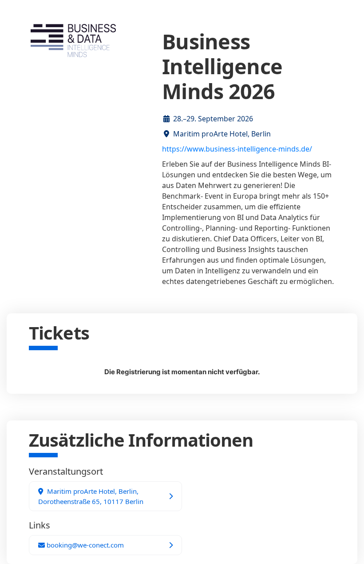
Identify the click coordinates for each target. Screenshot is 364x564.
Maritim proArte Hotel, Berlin (222, 134)
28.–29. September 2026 (213, 119)
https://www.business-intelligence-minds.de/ (237, 149)
